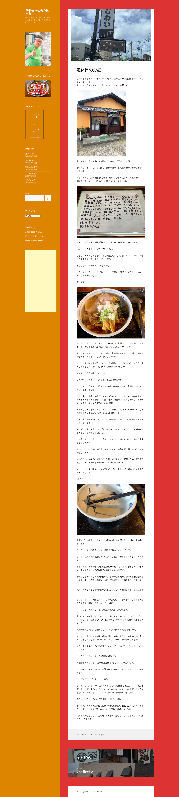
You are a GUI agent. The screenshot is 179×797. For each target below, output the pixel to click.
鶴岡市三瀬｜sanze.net (34, 240)
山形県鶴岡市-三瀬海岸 (33, 232)
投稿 (102, 735)
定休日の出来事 (31, 167)
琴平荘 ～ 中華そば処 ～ (34, 236)
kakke (95, 735)
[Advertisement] (40, 281)
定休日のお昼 (30, 180)
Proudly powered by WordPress (89, 791)
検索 (27, 194)
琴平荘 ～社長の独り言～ (37, 11)
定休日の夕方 (30, 154)
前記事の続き (30, 160)
